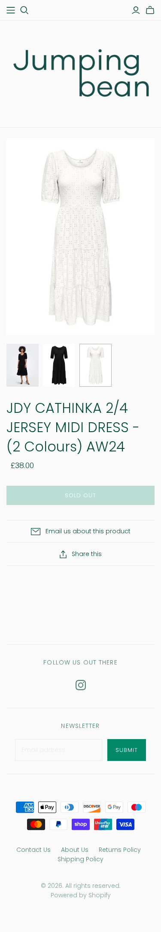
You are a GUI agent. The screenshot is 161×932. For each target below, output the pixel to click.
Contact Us (33, 849)
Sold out (80, 495)
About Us (74, 849)
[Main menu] (10, 10)
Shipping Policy (80, 859)
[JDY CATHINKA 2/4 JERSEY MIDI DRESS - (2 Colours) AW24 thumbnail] (22, 365)
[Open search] (24, 10)
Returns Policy (120, 849)
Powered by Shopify (81, 895)
